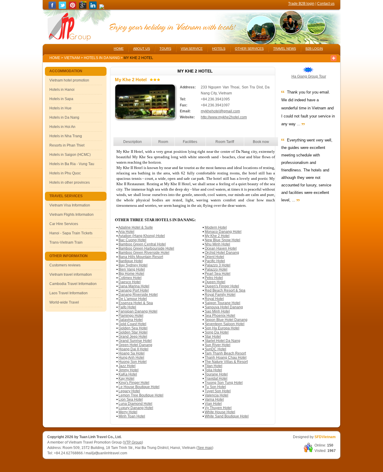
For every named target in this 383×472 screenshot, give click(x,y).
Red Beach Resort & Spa (225, 290)
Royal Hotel (214, 299)
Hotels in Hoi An (62, 127)
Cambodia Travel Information (73, 284)
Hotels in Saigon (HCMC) (70, 155)
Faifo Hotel (127, 307)
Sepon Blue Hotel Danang (226, 320)
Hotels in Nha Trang (65, 136)
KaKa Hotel (127, 374)
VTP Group (133, 442)
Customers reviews (64, 265)
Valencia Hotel (216, 395)
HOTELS (218, 48)
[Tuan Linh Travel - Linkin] (93, 8)
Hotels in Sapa (61, 99)
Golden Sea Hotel (133, 328)
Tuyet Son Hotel (218, 391)
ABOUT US (141, 48)
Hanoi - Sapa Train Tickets (70, 233)
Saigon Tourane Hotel (222, 303)
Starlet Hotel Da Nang (222, 341)
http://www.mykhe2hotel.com (224, 117)
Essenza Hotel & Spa (135, 303)
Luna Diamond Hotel (135, 404)
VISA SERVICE (192, 48)
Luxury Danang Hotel (135, 408)
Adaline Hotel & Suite (135, 227)
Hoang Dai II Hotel (133, 349)
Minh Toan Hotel (131, 416)
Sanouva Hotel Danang (224, 307)
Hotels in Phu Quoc (65, 173)
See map (204, 448)
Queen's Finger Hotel (222, 286)
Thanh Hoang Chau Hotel (226, 357)
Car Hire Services (63, 224)
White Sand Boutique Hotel (227, 416)
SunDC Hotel (215, 349)
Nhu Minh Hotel (217, 244)
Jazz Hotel (127, 366)
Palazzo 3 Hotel (217, 265)
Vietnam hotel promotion (69, 80)
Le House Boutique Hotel (138, 387)
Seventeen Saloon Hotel (224, 324)
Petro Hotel (214, 278)
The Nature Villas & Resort (226, 362)
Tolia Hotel (213, 370)
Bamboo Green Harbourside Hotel (146, 248)
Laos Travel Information (68, 293)
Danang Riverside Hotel (138, 294)
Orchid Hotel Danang (222, 253)
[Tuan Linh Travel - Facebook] (52, 8)
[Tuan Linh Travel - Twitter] (62, 8)
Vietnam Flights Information (71, 214)
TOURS (165, 48)
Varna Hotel (214, 399)
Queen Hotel (215, 282)
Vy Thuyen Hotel (218, 408)
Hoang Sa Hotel (131, 353)
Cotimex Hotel (130, 278)
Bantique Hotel (130, 261)
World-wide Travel (64, 302)
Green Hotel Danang (135, 345)
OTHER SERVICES (249, 48)
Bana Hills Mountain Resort (140, 257)
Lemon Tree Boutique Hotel (140, 395)
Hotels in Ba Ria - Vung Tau (71, 164)
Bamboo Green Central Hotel (142, 244)
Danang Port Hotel (133, 290)
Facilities (190, 142)
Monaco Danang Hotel (223, 232)
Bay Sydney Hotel (133, 265)
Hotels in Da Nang (102, 58)
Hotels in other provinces (69, 182)
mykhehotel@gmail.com (220, 111)
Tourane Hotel (216, 374)
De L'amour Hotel (132, 299)
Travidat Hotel (216, 378)
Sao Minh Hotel (217, 311)
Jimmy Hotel (128, 370)
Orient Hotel (214, 257)
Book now (261, 142)
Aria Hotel (126, 232)
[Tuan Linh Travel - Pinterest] (72, 8)
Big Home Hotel (131, 274)
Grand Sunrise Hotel (135, 341)
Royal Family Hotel (220, 294)
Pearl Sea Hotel (217, 274)
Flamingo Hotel (130, 315)
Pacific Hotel (215, 261)
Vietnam (72, 58)
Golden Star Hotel (133, 332)
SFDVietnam (325, 437)
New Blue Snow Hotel (222, 240)
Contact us (326, 3)
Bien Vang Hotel (131, 269)
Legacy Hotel (129, 391)
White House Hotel (220, 412)
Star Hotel (213, 336)
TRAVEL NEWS (284, 48)
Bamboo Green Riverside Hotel (143, 253)
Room (163, 142)
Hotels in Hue (60, 108)
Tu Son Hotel (215, 387)
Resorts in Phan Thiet (66, 145)
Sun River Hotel (217, 345)
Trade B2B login (301, 3)
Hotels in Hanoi (62, 90)
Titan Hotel (213, 366)
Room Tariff (224, 142)
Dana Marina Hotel (133, 286)
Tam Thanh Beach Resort (225, 353)
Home (54, 58)
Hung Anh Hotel (131, 357)
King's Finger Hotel (133, 383)
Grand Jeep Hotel (132, 336)
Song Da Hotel (217, 332)
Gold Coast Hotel (132, 324)
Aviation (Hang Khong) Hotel (141, 236)
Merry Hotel (127, 412)
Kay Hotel (126, 378)
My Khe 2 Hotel (217, 236)
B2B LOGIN (314, 48)
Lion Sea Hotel (130, 399)
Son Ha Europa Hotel (222, 328)
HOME (119, 48)
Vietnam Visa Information (69, 205)
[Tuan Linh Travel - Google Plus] (82, 8)
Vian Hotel (213, 404)
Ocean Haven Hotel (221, 248)
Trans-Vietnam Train (66, 242)
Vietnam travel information (70, 274)
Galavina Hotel (130, 320)
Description (132, 142)
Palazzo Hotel (216, 269)
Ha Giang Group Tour (308, 76)
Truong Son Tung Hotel (224, 383)
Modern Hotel (216, 227)
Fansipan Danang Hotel (137, 311)
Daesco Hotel (129, 282)
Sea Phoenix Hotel (220, 315)
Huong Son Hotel (132, 362)
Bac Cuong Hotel (132, 240)
